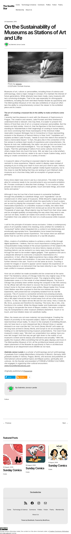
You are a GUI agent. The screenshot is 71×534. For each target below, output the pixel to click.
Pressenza (27, 371)
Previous (8, 423)
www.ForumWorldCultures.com (17, 366)
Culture (6, 399)
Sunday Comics (12, 470)
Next (64, 423)
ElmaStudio (31, 520)
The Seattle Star (8, 7)
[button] (10, 377)
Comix (5, 474)
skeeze (19, 84)
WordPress (46, 520)
